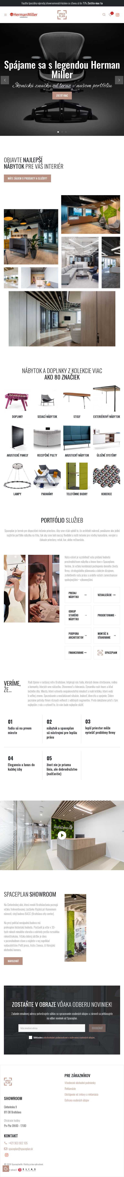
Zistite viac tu (95, 3)
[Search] (104, 14)
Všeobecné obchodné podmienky (80, 1083)
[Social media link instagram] (117, 14)
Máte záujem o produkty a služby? (27, 178)
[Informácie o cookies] (6, 1168)
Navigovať (13, 961)
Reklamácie (70, 1088)
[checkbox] (30, 1037)
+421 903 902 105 (18, 1143)
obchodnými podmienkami (56, 1037)
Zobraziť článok (62, 91)
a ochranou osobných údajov (81, 1037)
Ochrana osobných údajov (77, 1100)
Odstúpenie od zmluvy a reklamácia (81, 1094)
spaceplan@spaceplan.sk (21, 1149)
